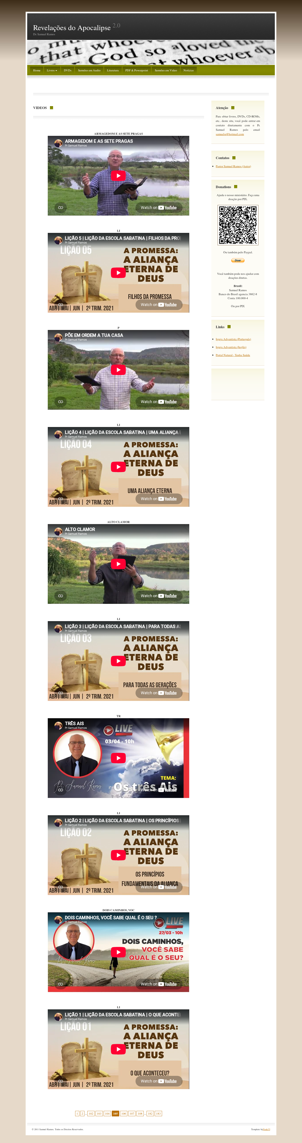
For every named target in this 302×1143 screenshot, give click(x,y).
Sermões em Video (166, 70)
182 (150, 1114)
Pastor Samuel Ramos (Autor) (233, 166)
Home (36, 70)
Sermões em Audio (89, 70)
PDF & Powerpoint (136, 70)
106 (123, 1114)
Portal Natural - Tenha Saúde (233, 355)
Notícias (188, 70)
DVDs (67, 70)
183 (158, 1114)
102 (91, 1114)
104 (107, 1114)
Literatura (113, 70)
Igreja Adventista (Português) (233, 339)
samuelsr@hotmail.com (230, 134)
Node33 (266, 1129)
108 (140, 1114)
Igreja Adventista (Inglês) (231, 347)
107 (132, 1114)
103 (99, 1114)
